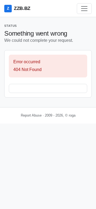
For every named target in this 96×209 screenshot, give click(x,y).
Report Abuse (31, 115)
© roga (70, 115)
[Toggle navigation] (84, 8)
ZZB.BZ (18, 8)
